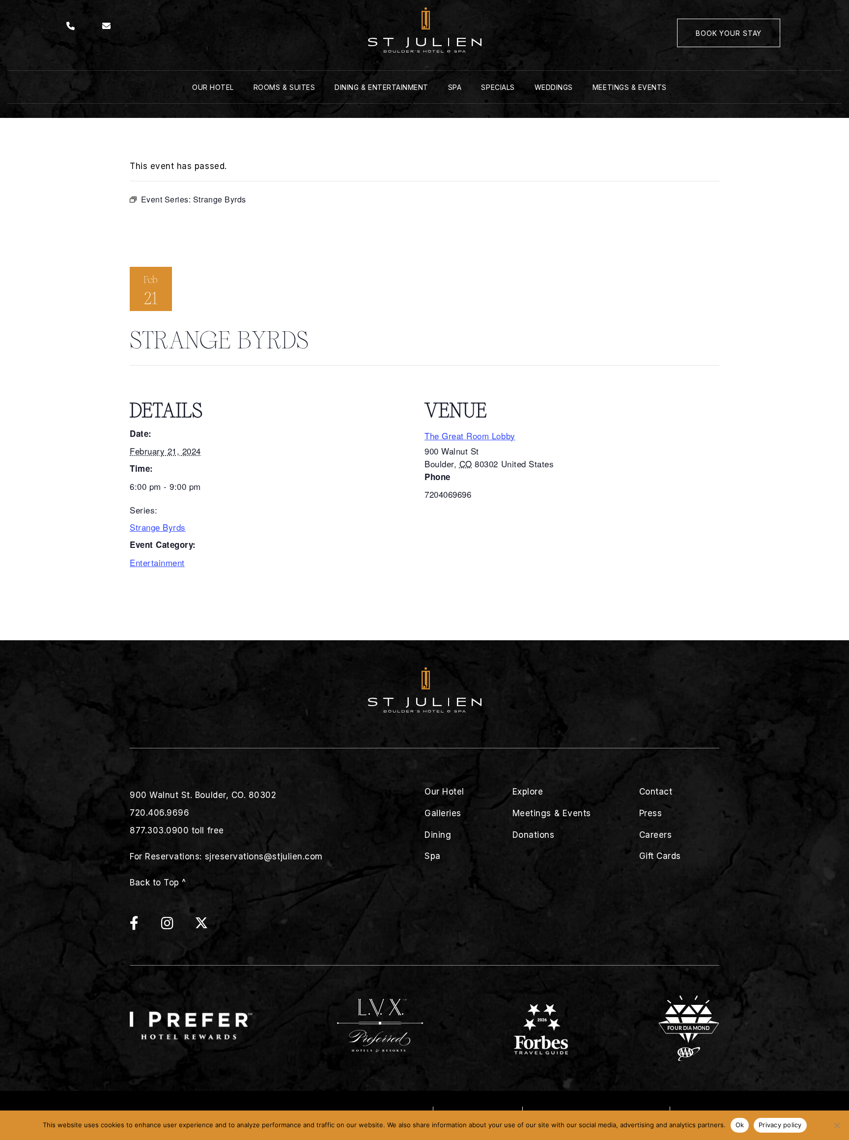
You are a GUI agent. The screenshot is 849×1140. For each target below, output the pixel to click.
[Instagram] (177, 925)
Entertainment (157, 562)
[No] (837, 1125)
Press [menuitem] (650, 813)
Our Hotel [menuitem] (213, 87)
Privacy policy (780, 1125)
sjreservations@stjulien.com (264, 856)
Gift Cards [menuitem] (660, 856)
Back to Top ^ (158, 882)
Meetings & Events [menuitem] (630, 87)
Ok (740, 1125)
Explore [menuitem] (527, 792)
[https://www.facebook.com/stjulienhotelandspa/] (144, 925)
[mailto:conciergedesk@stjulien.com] (106, 26)
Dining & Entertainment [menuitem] (381, 87)
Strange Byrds (158, 527)
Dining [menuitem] (437, 835)
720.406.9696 (159, 813)
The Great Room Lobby (469, 435)
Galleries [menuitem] (442, 813)
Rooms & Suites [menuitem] (284, 87)
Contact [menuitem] (656, 792)
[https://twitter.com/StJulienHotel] (201, 925)
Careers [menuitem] (655, 835)
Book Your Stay (729, 33)
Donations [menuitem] (533, 835)
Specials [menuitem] (497, 87)
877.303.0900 (159, 830)
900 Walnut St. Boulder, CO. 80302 (203, 795)
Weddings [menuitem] (554, 87)
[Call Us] (70, 26)
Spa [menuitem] (455, 87)
